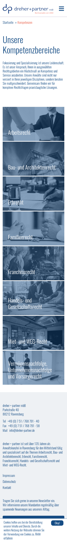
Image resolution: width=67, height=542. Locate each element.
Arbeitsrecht (33, 124)
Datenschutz (9, 481)
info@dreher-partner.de (22, 430)
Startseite (8, 22)
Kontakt (7, 487)
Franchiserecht (33, 263)
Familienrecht (33, 228)
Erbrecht (33, 193)
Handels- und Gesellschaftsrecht (33, 298)
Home (28, 9)
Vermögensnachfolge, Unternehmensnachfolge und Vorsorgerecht (33, 368)
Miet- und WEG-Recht (33, 333)
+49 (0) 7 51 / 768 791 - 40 (23, 421)
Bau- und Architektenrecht (33, 159)
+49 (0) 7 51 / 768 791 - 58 (24, 425)
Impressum (9, 475)
